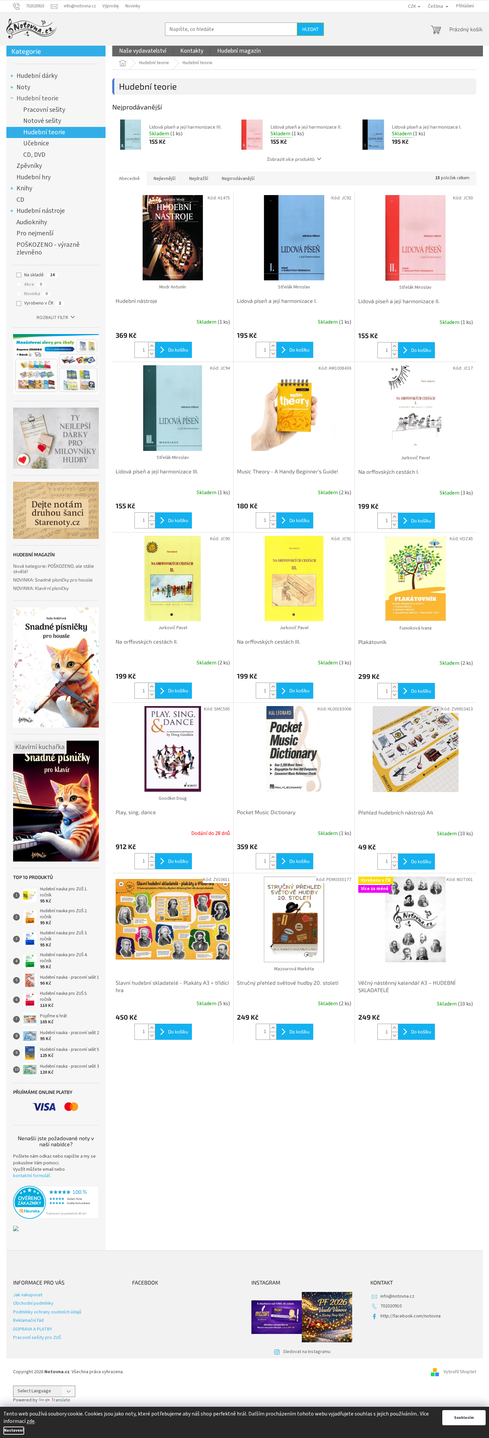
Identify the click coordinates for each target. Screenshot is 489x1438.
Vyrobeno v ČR (42, 303)
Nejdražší (198, 178)
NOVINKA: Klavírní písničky (41, 588)
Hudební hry (33, 177)
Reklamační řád (28, 1320)
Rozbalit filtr (52, 317)
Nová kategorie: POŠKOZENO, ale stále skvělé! (53, 568)
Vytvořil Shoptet (460, 1372)
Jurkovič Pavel (415, 458)
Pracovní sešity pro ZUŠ (37, 1337)
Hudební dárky (36, 76)
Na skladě (39, 275)
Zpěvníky (29, 166)
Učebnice (36, 143)
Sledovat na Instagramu (306, 1351)
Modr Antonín (172, 287)
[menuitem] (142, 51)
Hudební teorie (37, 98)
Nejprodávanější (238, 178)
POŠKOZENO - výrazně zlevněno (48, 249)
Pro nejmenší (34, 233)
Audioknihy (31, 222)
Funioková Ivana (416, 628)
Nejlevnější (164, 178)
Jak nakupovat (27, 1295)
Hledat (310, 29)
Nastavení (14, 1430)
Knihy (24, 188)
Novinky (132, 6)
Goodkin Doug (173, 798)
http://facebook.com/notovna (410, 1316)
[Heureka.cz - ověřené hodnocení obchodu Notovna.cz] (56, 1202)
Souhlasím (464, 1418)
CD (20, 199)
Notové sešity (42, 121)
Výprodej (111, 6)
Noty (23, 87)
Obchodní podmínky (33, 1303)
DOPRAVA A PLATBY (32, 1329)
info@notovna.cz (397, 1296)
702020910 (391, 1306)
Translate (60, 1400)
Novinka (36, 293)
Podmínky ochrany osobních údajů (47, 1312)
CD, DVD (34, 154)
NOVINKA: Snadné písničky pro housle (53, 579)
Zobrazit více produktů (291, 159)
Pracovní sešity (44, 109)
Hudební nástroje (40, 211)
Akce (33, 284)
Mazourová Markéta (294, 969)
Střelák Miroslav (294, 287)
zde (31, 1421)
